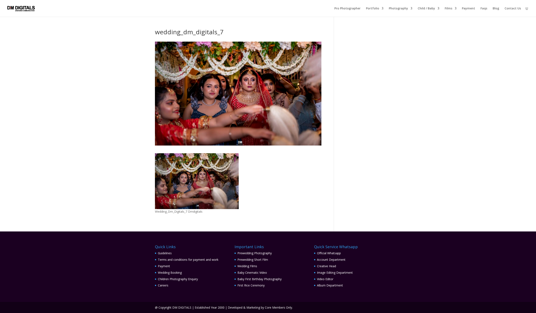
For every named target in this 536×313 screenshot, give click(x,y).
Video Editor (325, 279)
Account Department (331, 260)
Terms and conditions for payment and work (188, 260)
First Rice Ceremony (251, 285)
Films (448, 8)
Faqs (484, 8)
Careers (163, 285)
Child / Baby (426, 8)
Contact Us (513, 8)
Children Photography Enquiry (178, 279)
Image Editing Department (335, 273)
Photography (398, 8)
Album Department (330, 285)
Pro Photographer (347, 8)
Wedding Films (247, 266)
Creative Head (326, 266)
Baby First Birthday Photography (259, 279)
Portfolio (372, 8)
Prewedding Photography (254, 253)
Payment (468, 8)
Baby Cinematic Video (252, 273)
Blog (496, 8)
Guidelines (165, 253)
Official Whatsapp (329, 253)
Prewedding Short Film (252, 260)
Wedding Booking (170, 273)
